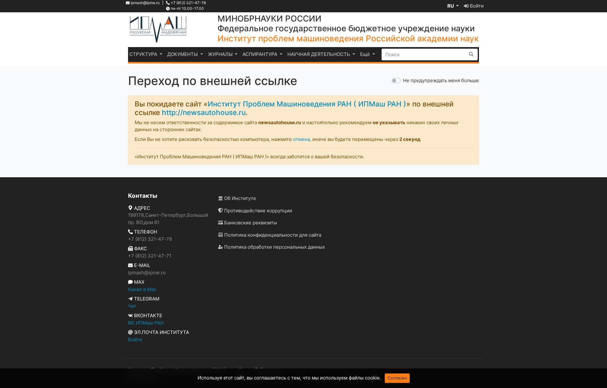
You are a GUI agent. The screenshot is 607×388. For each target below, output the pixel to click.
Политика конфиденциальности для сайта (272, 235)
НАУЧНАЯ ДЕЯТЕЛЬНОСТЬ (319, 54)
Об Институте (239, 198)
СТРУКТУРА (143, 54)
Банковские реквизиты (250, 223)
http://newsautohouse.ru (204, 112)
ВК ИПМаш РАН (146, 323)
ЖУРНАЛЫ (221, 54)
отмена (301, 139)
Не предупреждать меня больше (441, 80)
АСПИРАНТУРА (260, 54)
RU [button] (451, 6)
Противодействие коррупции (257, 211)
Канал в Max (142, 289)
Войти (476, 6)
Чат (132, 306)
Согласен (397, 377)
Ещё (365, 54)
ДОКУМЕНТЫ (183, 54)
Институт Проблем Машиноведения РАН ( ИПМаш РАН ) (307, 104)
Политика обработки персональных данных (274, 247)
